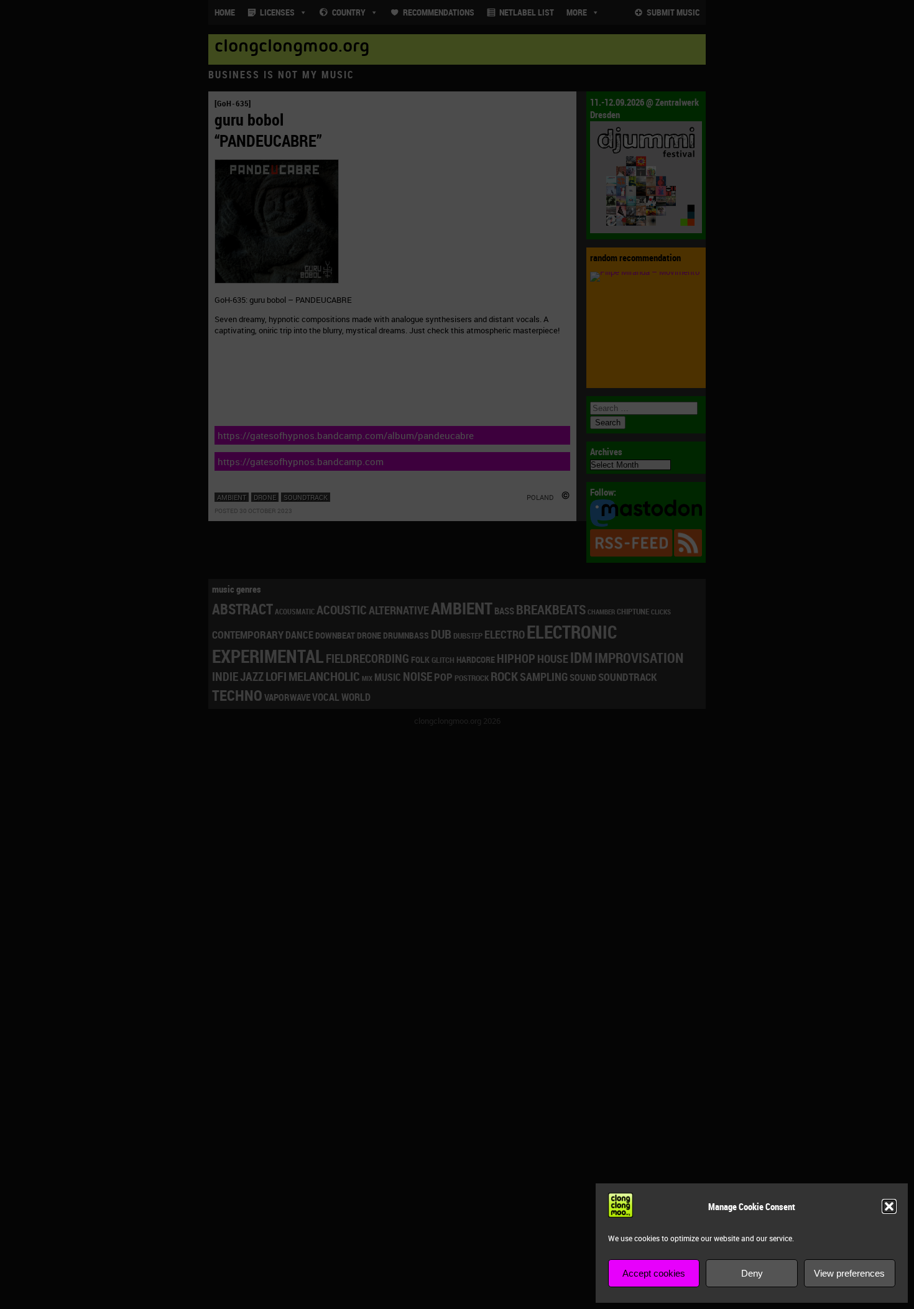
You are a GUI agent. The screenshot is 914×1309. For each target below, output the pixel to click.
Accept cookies (653, 1273)
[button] (889, 1206)
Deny (752, 1273)
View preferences (849, 1273)
